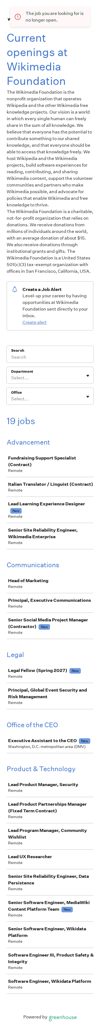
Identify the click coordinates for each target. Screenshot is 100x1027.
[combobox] (11, 378)
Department (22, 371)
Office (16, 392)
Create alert (34, 322)
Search (17, 350)
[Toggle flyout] (87, 375)
